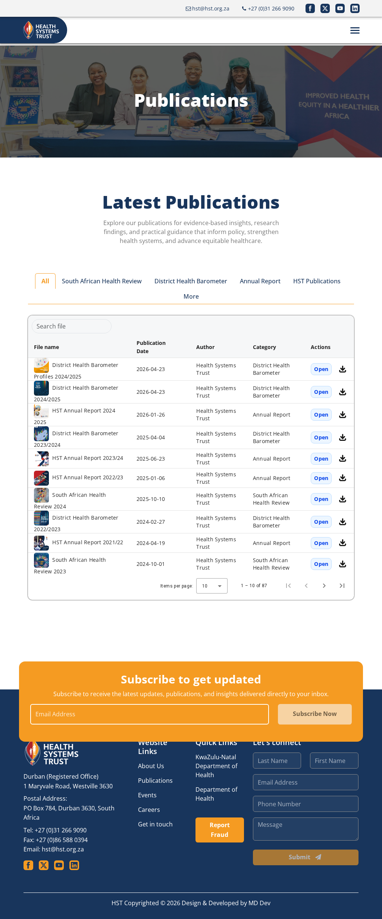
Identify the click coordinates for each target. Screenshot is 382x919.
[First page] (288, 586)
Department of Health (216, 794)
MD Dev (259, 903)
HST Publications (317, 281)
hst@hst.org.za (63, 849)
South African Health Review (102, 281)
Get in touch (155, 824)
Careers (149, 810)
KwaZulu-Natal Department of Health (216, 766)
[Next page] (324, 586)
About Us (151, 766)
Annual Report (260, 281)
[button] (79, 347)
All (45, 281)
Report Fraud (220, 830)
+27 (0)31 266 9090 (61, 830)
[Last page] (342, 586)
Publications (155, 780)
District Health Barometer (190, 281)
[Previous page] (306, 586)
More (191, 296)
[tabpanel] (191, 457)
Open (321, 369)
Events (147, 795)
